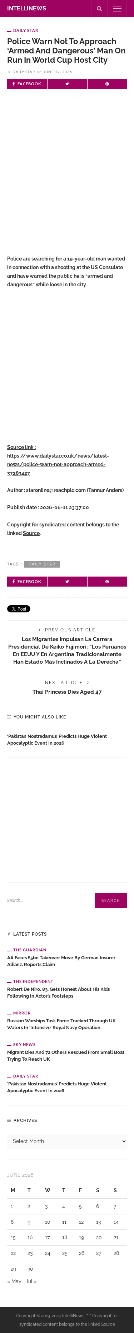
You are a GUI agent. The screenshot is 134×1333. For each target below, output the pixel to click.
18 (64, 1237)
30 (30, 1269)
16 (30, 1237)
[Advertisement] (67, 181)
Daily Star (25, 30)
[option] (67, 738)
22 (13, 1253)
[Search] (99, 8)
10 (47, 1222)
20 (99, 1237)
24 (47, 1253)
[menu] (117, 8)
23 (30, 1253)
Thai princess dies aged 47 (67, 692)
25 (65, 1253)
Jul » (31, 1281)
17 (47, 1237)
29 (13, 1269)
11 (64, 1222)
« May (14, 1281)
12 (81, 1222)
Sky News (24, 1044)
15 (13, 1237)
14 (116, 1222)
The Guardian (29, 949)
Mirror (22, 1012)
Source (31, 533)
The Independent (33, 981)
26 (81, 1253)
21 (116, 1237)
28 (116, 1253)
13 (98, 1222)
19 (81, 1237)
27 (98, 1253)
